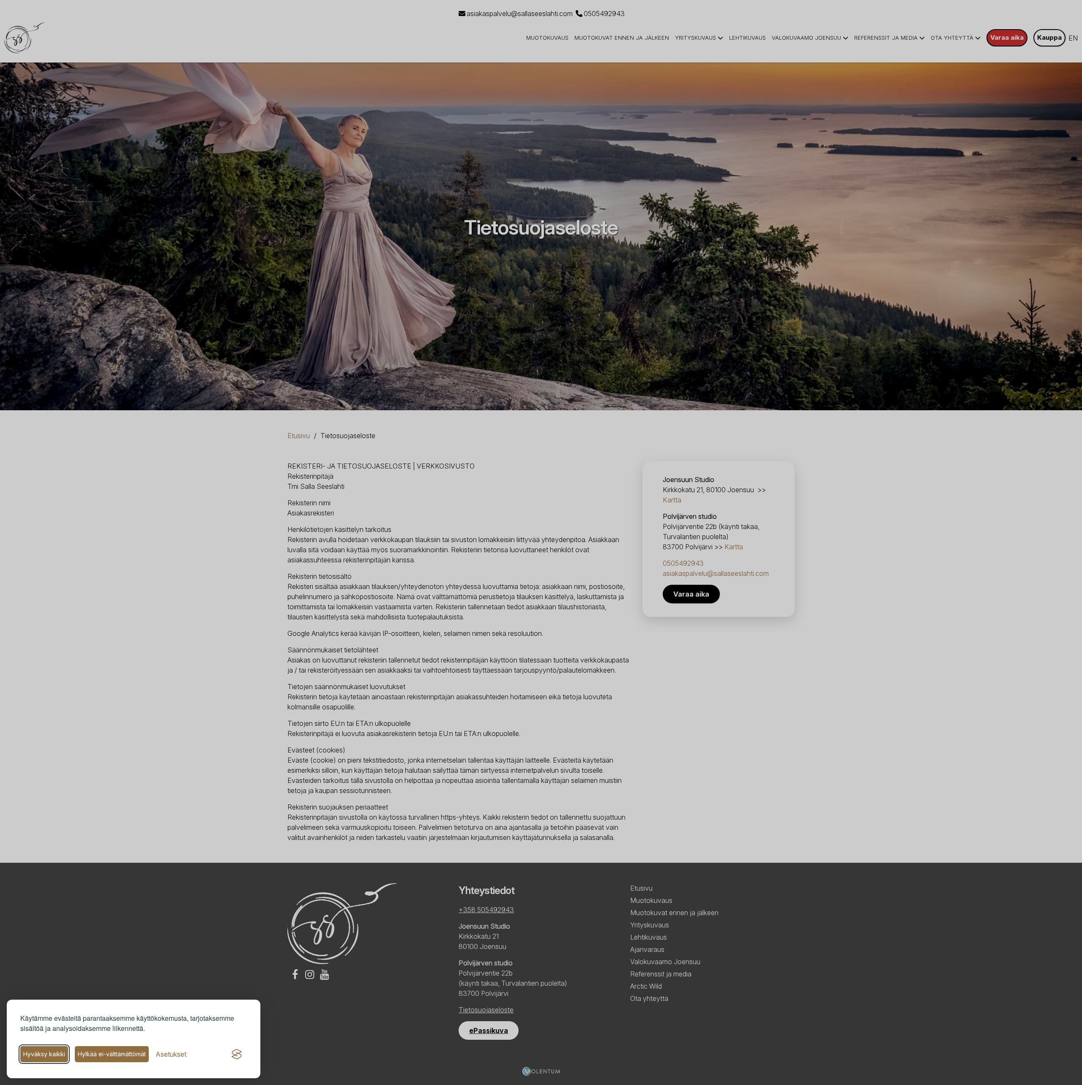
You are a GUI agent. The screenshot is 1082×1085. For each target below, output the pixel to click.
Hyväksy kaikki (44, 1054)
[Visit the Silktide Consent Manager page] (237, 1054)
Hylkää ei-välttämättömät (112, 1054)
